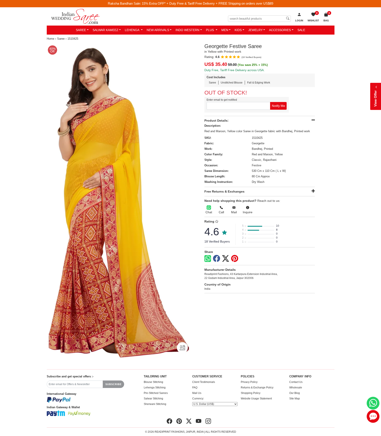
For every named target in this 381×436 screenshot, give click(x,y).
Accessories (280, 30)
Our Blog (294, 393)
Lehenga (132, 30)
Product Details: (216, 120)
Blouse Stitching (153, 382)
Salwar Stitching (153, 398)
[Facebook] (216, 259)
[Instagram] (208, 421)
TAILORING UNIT (155, 376)
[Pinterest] (234, 259)
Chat (208, 212)
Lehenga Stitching (155, 387)
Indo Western (187, 30)
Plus (210, 30)
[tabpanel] (118, 202)
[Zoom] (118, 202)
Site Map (294, 398)
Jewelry (255, 30)
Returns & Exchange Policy (257, 387)
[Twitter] (225, 259)
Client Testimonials (203, 382)
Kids (238, 30)
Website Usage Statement (256, 398)
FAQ (194, 387)
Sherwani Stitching (155, 404)
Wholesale (295, 387)
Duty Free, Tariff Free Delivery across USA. (234, 70)
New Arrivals (158, 30)
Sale (301, 30)
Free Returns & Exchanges (224, 191)
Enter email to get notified (222, 99)
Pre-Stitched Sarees (156, 393)
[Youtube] (198, 421)
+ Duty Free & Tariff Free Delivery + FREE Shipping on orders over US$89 (219, 3)
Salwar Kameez (105, 30)
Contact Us (296, 382)
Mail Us (196, 393)
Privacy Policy (249, 382)
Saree (81, 30)
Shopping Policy (250, 393)
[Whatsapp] (207, 258)
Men (224, 30)
